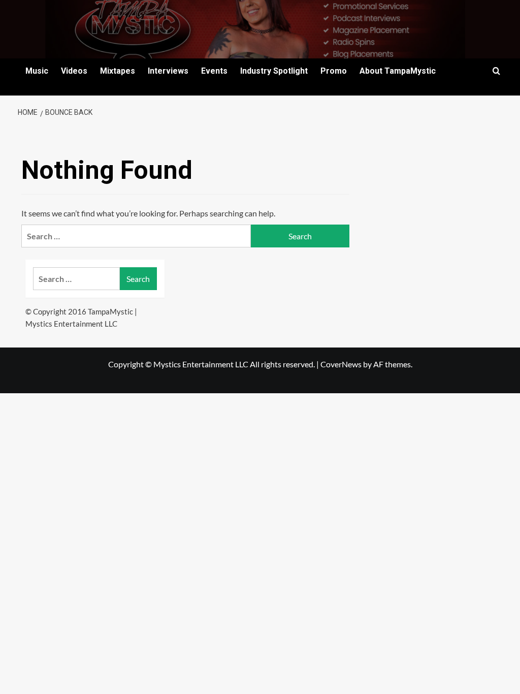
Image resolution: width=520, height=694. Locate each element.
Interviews (168, 71)
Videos (74, 71)
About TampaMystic (398, 71)
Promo (333, 71)
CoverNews (341, 364)
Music (36, 71)
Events (214, 71)
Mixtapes (117, 71)
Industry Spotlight (274, 71)
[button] (496, 71)
